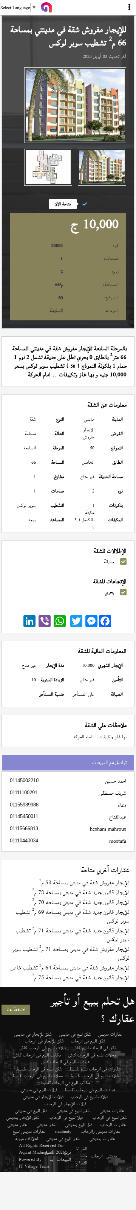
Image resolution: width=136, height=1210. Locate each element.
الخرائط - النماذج (81, 1155)
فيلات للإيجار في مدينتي (43, 1096)
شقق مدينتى (46, 1124)
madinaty (63, 1131)
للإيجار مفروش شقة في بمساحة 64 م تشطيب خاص (70, 967)
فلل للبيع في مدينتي (31, 1110)
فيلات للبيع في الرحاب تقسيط (94, 1075)
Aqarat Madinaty (34, 1152)
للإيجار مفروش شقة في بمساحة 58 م (84, 882)
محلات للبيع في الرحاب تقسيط (37, 1075)
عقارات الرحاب (113, 1124)
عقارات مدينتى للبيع (29, 1131)
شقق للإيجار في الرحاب (44, 1041)
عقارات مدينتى (112, 1110)
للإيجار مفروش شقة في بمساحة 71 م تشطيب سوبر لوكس (70, 953)
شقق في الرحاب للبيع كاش (94, 1047)
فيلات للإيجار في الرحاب (65, 1103)
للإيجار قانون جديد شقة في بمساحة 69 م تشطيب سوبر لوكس (72, 916)
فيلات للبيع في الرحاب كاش (43, 1047)
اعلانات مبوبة (26, 1138)
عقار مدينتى (17, 1124)
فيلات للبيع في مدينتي (39, 1089)
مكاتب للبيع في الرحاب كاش (37, 1055)
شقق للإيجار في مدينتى (33, 1034)
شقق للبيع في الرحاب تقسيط (39, 1069)
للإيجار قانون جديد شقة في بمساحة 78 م (80, 892)
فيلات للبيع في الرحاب (89, 1096)
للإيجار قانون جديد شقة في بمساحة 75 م (80, 977)
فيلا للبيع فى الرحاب (66, 1117)
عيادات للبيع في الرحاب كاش (65, 1061)
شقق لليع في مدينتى (75, 1034)
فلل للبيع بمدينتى (78, 1124)
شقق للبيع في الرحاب (88, 1041)
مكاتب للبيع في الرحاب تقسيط (65, 1082)
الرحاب (97, 1156)
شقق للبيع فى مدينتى (73, 1110)
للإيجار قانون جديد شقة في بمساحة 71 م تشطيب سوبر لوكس (72, 935)
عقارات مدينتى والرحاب (101, 1131)
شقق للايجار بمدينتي (22, 1117)
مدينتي (112, 1156)
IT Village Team (34, 1166)
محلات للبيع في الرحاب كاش (92, 1055)
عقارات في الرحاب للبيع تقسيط (95, 1069)
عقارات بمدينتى (102, 1138)
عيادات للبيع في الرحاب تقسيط (89, 1089)
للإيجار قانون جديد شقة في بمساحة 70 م (80, 902)
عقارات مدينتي (110, 1034)
